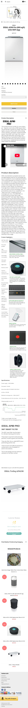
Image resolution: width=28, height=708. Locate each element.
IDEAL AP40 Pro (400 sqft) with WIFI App (14, 593)
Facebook (2, 690)
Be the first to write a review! (14, 533)
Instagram (5, 690)
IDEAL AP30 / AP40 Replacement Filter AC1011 (14, 617)
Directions (3, 675)
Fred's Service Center (5, 679)
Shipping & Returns (5, 684)
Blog (2, 682)
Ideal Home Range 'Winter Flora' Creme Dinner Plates (14, 570)
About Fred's (4, 677)
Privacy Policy (4, 680)
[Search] (5, 1)
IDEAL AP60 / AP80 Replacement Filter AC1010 (14, 641)
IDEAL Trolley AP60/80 (14, 471)
